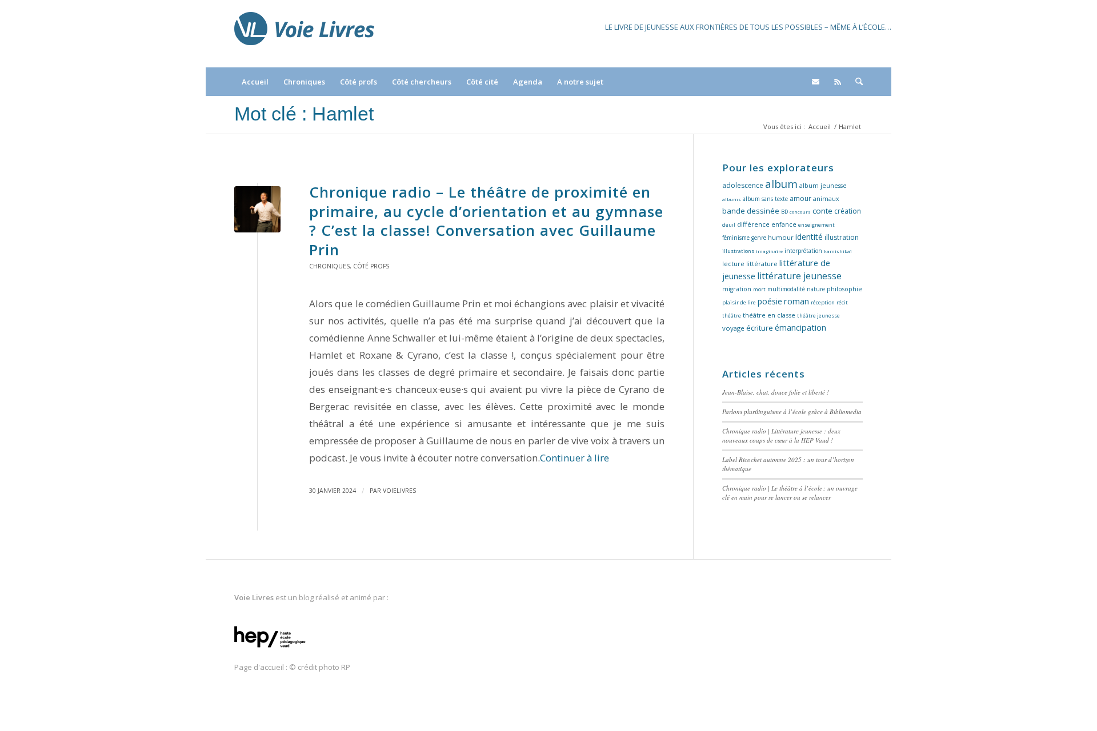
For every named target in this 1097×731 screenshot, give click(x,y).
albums (731, 199)
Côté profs (371, 266)
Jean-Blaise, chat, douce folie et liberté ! (775, 392)
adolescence (742, 185)
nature (816, 289)
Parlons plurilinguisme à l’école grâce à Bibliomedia (792, 411)
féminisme (736, 238)
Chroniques (329, 266)
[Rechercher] (855, 81)
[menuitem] (255, 81)
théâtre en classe (769, 315)
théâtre (731, 315)
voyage (733, 328)
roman (796, 301)
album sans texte (765, 199)
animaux (826, 199)
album (781, 183)
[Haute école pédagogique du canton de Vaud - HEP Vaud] (270, 648)
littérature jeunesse (799, 276)
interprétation (803, 251)
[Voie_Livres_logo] (304, 34)
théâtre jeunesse (818, 315)
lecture (733, 263)
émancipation (800, 327)
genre (758, 238)
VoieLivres (399, 491)
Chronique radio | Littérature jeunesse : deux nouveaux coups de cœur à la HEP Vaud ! (781, 436)
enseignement (816, 224)
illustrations (738, 251)
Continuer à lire (574, 457)
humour (781, 237)
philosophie (844, 289)
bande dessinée (750, 211)
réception (823, 302)
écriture (759, 328)
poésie (770, 301)
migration (736, 289)
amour (800, 198)
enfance (783, 224)
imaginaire (769, 251)
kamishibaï (838, 251)
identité (809, 236)
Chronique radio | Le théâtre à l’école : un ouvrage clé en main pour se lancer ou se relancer (790, 493)
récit (842, 302)
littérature (762, 263)
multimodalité (786, 289)
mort (759, 289)
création (847, 211)
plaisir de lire (739, 302)
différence (753, 224)
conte (822, 211)
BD (784, 211)
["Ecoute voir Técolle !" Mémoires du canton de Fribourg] (257, 209)
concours (800, 211)
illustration (841, 237)
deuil (728, 224)
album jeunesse (823, 186)
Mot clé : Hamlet (304, 113)
